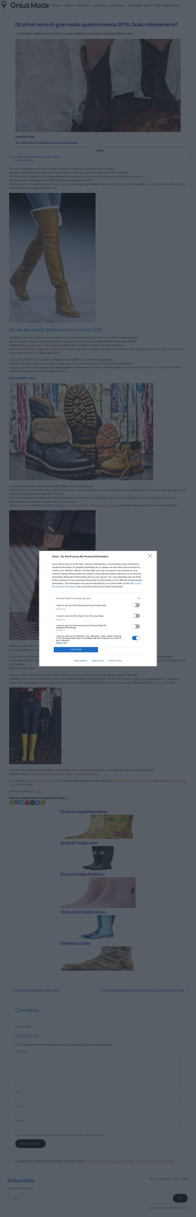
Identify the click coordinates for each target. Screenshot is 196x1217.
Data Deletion (80, 660)
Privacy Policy (115, 660)
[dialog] (98, 608)
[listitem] (98, 598)
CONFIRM (76, 649)
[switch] (136, 605)
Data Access (98, 660)
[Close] (151, 557)
